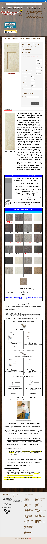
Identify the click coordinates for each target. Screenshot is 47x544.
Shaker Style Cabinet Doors (24, 38)
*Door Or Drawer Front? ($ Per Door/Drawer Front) (30, 65)
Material (23, 59)
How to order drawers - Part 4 (40, 496)
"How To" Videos (27, 496)
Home (5, 38)
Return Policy (37, 514)
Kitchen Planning (38, 501)
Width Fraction (24, 79)
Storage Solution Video (39, 518)
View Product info (11, 73)
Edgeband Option (25, 62)
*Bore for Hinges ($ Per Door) (27, 70)
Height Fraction (24, 85)
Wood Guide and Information (40, 521)
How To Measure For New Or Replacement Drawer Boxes (28, 517)
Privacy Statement (38, 506)
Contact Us (26, 506)
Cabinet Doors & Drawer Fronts (13, 38)
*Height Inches (24, 82)
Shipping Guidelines (38, 515)
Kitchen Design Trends (39, 500)
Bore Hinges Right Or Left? (26, 73)
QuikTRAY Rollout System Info (40, 510)
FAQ (25, 512)
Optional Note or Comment (26, 88)
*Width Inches (24, 76)
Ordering (36, 505)
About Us (26, 498)
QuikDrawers (30, 538)
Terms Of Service (38, 520)
